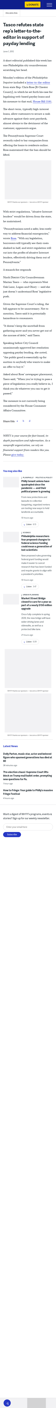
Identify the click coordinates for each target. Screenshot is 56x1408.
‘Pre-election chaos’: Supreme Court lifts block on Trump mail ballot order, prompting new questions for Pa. (27, 775)
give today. (17, 454)
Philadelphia (12, 13)
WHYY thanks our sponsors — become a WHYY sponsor (27, 202)
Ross (13, 238)
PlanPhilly (28, 477)
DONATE (33, 4)
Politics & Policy (44, 477)
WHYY (11, 5)
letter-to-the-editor (38, 82)
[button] (7, 1403)
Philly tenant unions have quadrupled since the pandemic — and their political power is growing (35, 486)
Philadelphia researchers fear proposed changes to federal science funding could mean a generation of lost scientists (36, 543)
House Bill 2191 (42, 101)
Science (27, 532)
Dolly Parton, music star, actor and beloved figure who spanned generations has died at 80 (27, 757)
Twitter (23, 421)
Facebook (17, 421)
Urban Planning (31, 594)
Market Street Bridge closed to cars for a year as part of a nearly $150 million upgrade (36, 603)
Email (30, 421)
